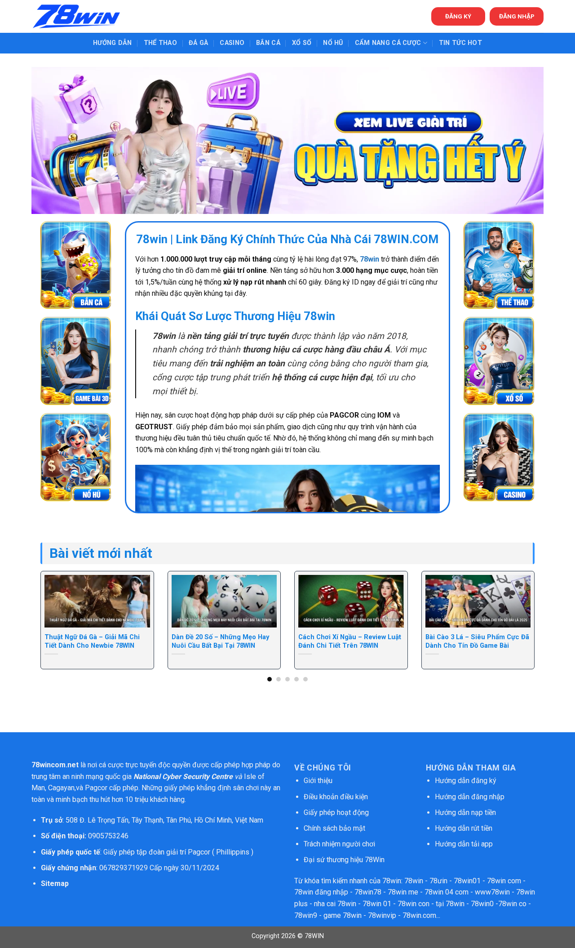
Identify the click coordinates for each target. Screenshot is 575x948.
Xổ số (301, 43)
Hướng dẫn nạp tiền (465, 812)
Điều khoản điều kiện (336, 796)
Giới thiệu (318, 780)
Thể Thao (160, 43)
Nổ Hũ (333, 43)
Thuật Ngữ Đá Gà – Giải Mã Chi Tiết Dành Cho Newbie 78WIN (92, 641)
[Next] (520, 601)
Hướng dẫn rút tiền (463, 828)
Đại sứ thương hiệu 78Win (344, 859)
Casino (232, 43)
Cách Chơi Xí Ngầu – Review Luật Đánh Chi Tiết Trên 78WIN (349, 641)
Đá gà (198, 43)
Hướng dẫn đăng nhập (469, 796)
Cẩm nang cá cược (388, 43)
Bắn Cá (268, 43)
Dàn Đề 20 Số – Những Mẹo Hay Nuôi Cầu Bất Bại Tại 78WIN (220, 641)
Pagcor (96, 787)
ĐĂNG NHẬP (517, 16)
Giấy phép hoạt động (336, 812)
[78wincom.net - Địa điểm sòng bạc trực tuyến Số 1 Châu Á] (76, 16)
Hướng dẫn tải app (464, 844)
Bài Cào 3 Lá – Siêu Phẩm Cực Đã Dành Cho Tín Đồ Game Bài (477, 641)
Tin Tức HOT (460, 43)
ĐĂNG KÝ (458, 16)
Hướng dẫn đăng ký (465, 780)
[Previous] (55, 601)
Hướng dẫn (112, 43)
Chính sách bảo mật (335, 828)
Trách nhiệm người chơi (339, 844)
